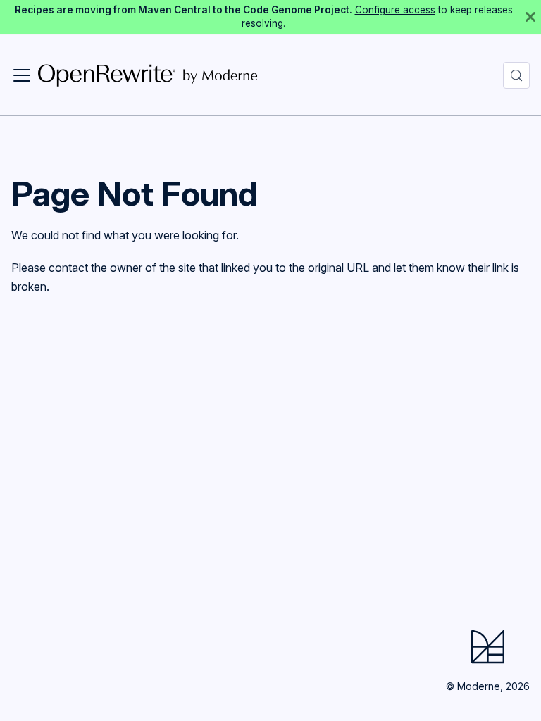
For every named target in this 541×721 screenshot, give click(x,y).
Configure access (395, 9)
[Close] (530, 17)
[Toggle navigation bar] (21, 75)
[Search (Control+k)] (516, 75)
